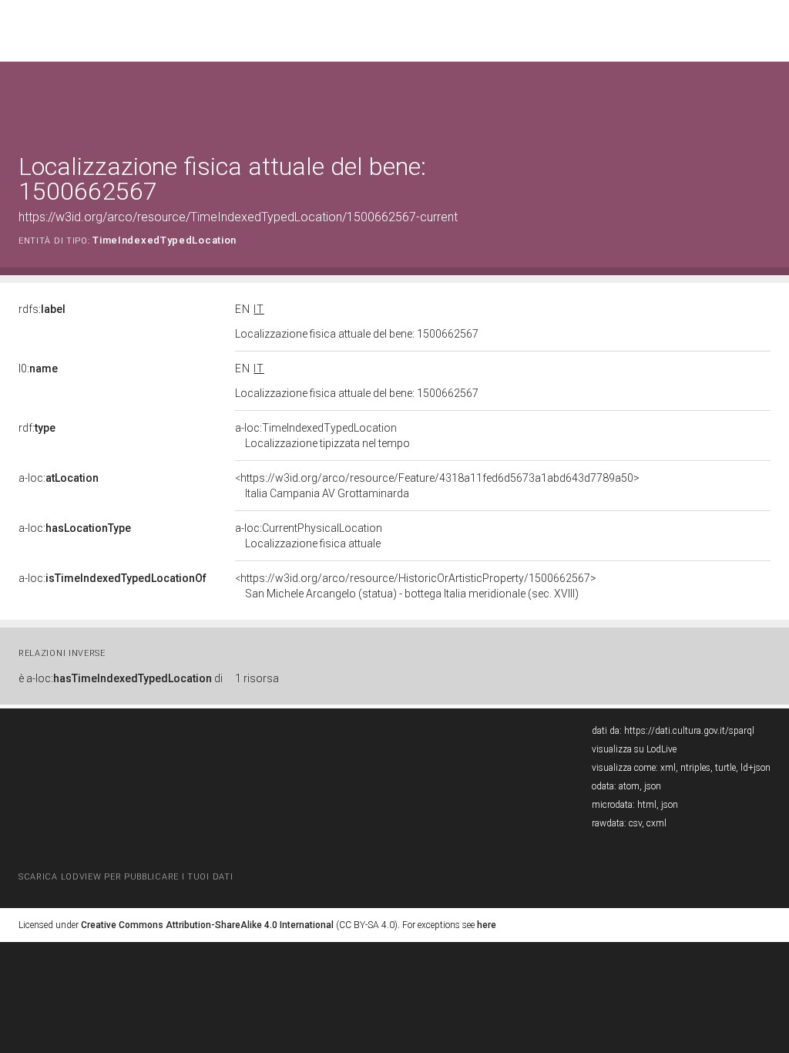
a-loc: (58, 478)
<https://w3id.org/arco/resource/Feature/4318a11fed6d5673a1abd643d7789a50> (437, 486)
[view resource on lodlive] (763, 99)
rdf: (36, 428)
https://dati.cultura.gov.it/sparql (689, 730)
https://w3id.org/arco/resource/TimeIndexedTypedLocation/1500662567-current (238, 217)
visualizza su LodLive (634, 749)
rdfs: (41, 309)
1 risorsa (257, 678)
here (486, 925)
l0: (38, 368)
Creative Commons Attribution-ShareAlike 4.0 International (207, 925)
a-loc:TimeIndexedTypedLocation (322, 435)
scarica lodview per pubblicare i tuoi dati (125, 877)
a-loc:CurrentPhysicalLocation (308, 536)
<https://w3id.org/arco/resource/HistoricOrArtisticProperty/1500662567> (415, 586)
